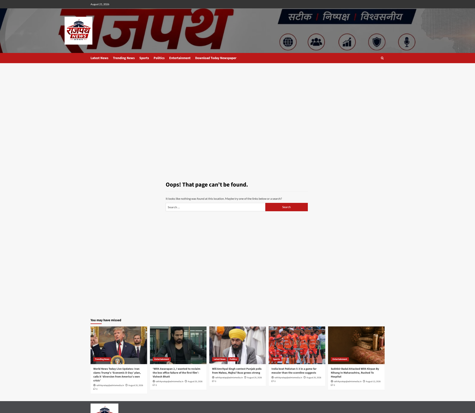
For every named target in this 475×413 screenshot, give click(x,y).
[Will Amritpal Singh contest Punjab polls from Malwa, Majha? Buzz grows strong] (237, 345)
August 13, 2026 (373, 381)
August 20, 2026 (135, 385)
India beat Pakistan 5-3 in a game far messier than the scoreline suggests (294, 371)
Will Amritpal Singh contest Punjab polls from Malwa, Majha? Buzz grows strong (237, 371)
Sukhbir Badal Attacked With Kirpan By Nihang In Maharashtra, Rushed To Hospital (355, 373)
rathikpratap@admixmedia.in (110, 385)
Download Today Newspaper (215, 58)
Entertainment (180, 58)
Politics (159, 58)
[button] (382, 58)
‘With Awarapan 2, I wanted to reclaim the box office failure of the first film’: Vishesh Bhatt (176, 373)
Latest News (99, 58)
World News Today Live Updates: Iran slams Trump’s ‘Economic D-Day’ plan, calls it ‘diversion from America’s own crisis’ (117, 375)
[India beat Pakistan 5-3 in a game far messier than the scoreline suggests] (297, 345)
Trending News (124, 58)
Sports (144, 58)
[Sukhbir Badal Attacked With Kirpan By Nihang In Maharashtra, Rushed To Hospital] (356, 345)
